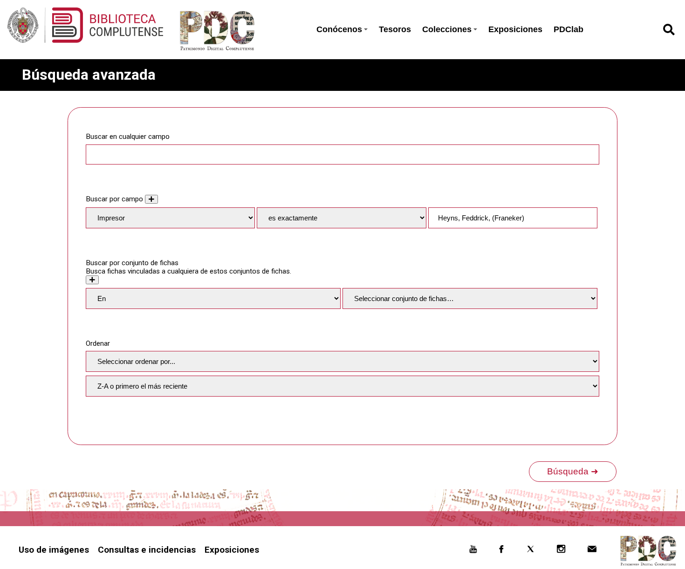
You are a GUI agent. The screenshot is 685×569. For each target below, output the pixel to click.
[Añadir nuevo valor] (151, 199)
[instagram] (561, 550)
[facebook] (501, 550)
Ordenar (98, 343)
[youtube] (473, 550)
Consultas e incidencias (147, 549)
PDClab (568, 29)
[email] (592, 550)
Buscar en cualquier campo (128, 136)
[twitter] (530, 550)
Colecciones (447, 29)
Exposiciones (515, 29)
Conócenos (339, 29)
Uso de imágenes (54, 549)
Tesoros (395, 29)
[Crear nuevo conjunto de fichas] (92, 279)
